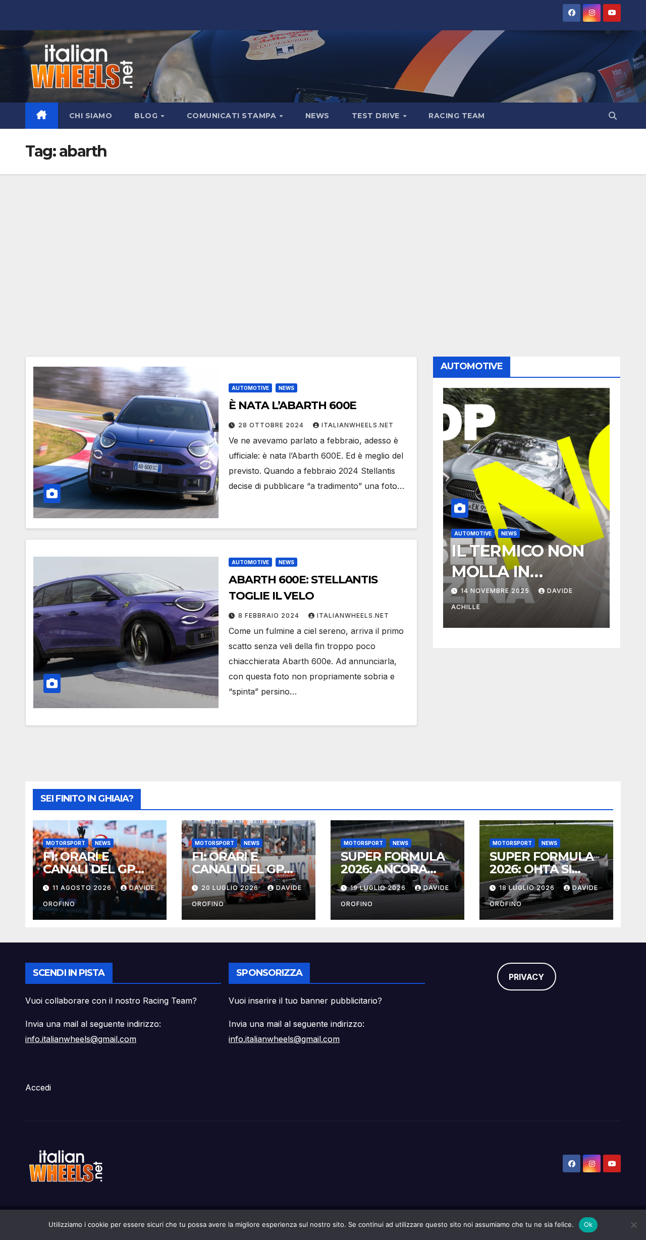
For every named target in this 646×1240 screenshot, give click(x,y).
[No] (633, 1225)
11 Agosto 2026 (83, 887)
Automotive (250, 388)
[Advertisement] (323, 250)
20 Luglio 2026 (230, 887)
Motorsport (65, 843)
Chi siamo (91, 115)
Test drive (377, 115)
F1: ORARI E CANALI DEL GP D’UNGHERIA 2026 (246, 869)
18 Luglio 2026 (528, 887)
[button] (613, 116)
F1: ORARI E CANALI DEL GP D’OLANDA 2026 (91, 869)
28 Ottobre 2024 (272, 425)
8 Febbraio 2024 (269, 615)
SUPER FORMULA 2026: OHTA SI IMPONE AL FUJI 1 (541, 869)
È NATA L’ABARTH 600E (292, 405)
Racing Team (456, 115)
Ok (588, 1224)
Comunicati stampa (233, 115)
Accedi (38, 1087)
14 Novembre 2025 (496, 590)
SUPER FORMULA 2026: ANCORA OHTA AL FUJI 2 (392, 869)
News (317, 115)
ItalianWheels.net (357, 425)
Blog (147, 115)
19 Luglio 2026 (379, 887)
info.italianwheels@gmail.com (80, 1039)
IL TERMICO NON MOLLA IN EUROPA (517, 572)
